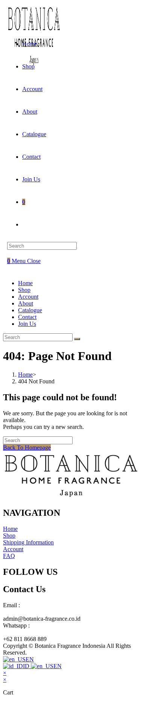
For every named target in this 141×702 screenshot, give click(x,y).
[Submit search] (77, 339)
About (25, 303)
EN (30, 659)
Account (28, 296)
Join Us (27, 324)
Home (25, 283)
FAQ (9, 556)
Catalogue (30, 310)
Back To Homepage (27, 447)
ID (27, 666)
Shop (24, 290)
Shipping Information (28, 542)
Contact (27, 317)
